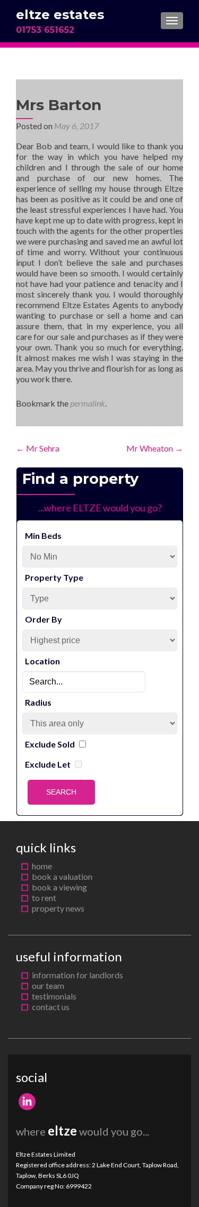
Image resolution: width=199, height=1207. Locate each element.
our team (48, 985)
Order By (43, 619)
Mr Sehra (37, 448)
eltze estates (60, 14)
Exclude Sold (50, 744)
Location (42, 661)
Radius (38, 702)
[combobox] (83, 681)
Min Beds (43, 535)
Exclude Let (48, 764)
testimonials (54, 996)
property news (58, 908)
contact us (51, 1007)
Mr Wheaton (154, 448)
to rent (44, 898)
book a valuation (62, 876)
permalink (87, 403)
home (42, 866)
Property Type (54, 577)
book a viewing (59, 887)
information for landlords (77, 975)
